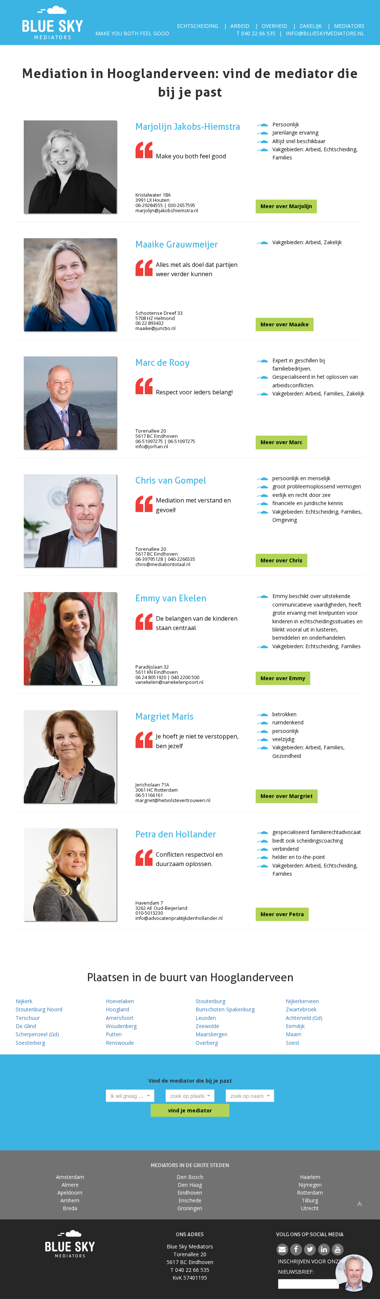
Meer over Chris (281, 560)
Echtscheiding (197, 25)
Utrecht (310, 1208)
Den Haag (190, 1184)
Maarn (293, 1034)
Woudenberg (121, 1026)
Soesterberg (30, 1042)
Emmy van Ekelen (170, 598)
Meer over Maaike (285, 324)
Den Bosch (190, 1176)
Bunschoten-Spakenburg (225, 1009)
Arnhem (69, 1200)
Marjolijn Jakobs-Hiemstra (187, 126)
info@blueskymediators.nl (325, 33)
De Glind (26, 1026)
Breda (70, 1208)
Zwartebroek (301, 1009)
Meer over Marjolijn (286, 206)
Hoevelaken (120, 1001)
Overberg (207, 1042)
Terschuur (28, 1017)
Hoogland (117, 1009)
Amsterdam (70, 1176)
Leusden (206, 1017)
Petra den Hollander (175, 834)
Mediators (349, 25)
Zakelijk (310, 25)
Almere (70, 1184)
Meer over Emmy (283, 678)
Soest (292, 1042)
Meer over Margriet (287, 795)
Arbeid (239, 25)
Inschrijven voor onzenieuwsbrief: (310, 1266)
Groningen (189, 1208)
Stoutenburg (210, 1001)
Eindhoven (189, 1192)
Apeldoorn (70, 1192)
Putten (114, 1034)
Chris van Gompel (170, 480)
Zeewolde (207, 1026)
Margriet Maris (164, 716)
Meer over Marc (281, 442)
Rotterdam (310, 1192)
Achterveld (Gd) (304, 1017)
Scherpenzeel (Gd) (37, 1034)
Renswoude (120, 1042)
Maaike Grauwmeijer (176, 244)
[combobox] (130, 1095)
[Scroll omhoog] (360, 1203)
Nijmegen (310, 1184)
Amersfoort (120, 1017)
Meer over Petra (282, 914)
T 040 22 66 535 (255, 33)
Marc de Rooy (162, 362)
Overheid (274, 25)
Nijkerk (24, 1001)
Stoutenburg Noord (39, 1009)
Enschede (190, 1200)
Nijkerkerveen (302, 1001)
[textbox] (128, 1095)
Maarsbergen (211, 1034)
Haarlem (310, 1176)
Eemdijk (295, 1026)
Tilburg (310, 1200)
